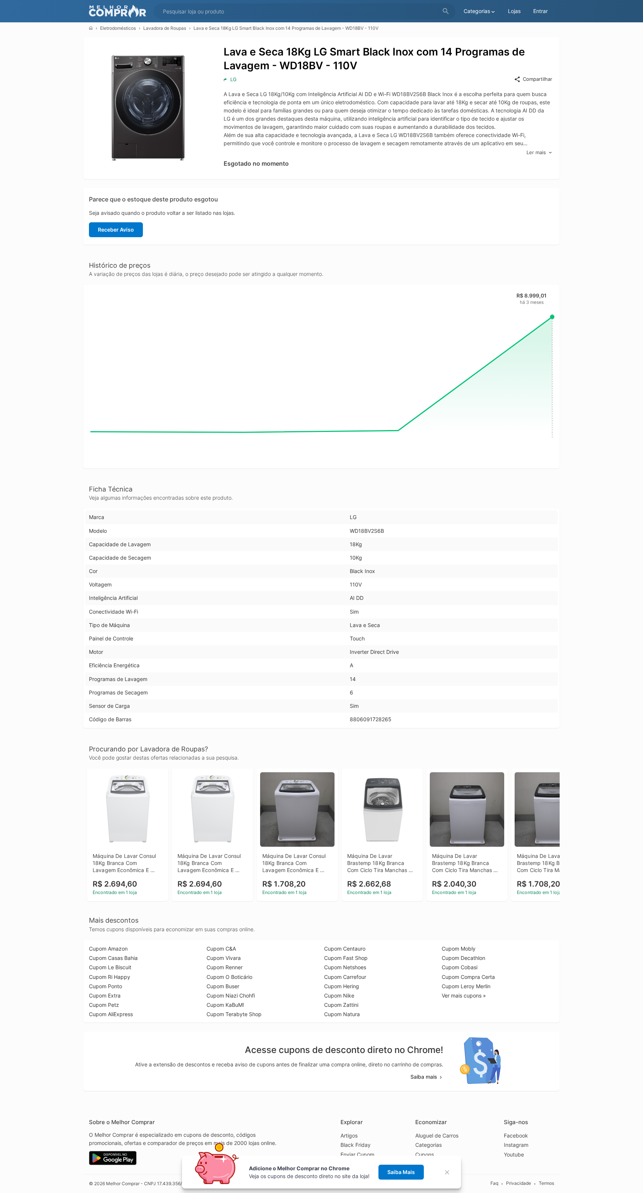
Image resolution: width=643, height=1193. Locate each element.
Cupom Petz (104, 1005)
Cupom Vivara (224, 958)
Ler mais (536, 152)
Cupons (424, 1154)
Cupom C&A (221, 948)
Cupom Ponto (105, 986)
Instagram (516, 1145)
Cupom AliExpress (111, 1014)
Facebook (516, 1135)
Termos (546, 1183)
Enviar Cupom (357, 1154)
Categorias (428, 1145)
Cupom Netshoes (345, 967)
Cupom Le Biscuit (110, 967)
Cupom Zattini (341, 1005)
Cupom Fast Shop (346, 958)
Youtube (514, 1154)
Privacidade (518, 1183)
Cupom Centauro (344, 948)
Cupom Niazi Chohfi (231, 995)
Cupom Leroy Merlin (466, 986)
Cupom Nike (339, 995)
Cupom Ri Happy (109, 977)
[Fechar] (449, 1172)
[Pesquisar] (445, 11)
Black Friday (355, 1145)
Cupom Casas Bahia (113, 958)
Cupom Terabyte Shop (234, 1014)
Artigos (349, 1135)
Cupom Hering (341, 986)
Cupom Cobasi (459, 967)
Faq (494, 1183)
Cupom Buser (223, 986)
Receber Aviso (116, 229)
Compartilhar (537, 79)
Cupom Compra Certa (468, 977)
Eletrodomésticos (118, 28)
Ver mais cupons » (464, 995)
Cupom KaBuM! (225, 1005)
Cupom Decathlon (463, 958)
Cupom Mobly (459, 948)
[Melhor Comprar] (119, 11)
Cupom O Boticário (229, 977)
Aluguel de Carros (436, 1135)
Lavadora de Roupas (164, 28)
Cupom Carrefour (345, 977)
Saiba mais (423, 1076)
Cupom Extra (105, 995)
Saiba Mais (401, 1172)
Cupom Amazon (108, 948)
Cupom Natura (342, 1014)
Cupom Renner (225, 967)
